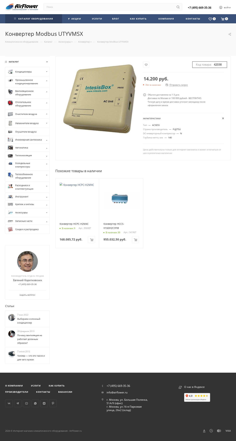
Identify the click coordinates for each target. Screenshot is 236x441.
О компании (14, 385)
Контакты (43, 391)
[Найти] (178, 7)
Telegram (17, 403)
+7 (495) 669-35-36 (199, 8)
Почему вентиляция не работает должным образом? (29, 339)
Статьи (9, 306)
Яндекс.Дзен (44, 403)
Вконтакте (9, 403)
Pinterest (53, 403)
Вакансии (65, 391)
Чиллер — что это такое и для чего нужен (31, 357)
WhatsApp (35, 403)
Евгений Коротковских (27, 280)
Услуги (36, 385)
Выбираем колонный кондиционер (28, 320)
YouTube (26, 403)
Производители (16, 391)
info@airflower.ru (117, 392)
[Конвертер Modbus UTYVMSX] (99, 98)
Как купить (57, 385)
